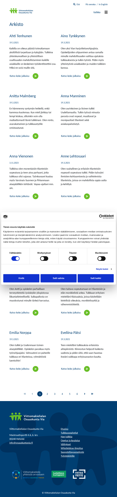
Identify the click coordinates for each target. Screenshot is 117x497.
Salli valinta (58, 278)
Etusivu (64, 429)
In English (103, 4)
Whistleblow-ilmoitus (72, 448)
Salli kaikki (95, 278)
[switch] (44, 258)
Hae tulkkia (66, 437)
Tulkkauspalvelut (69, 433)
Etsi (78, 4)
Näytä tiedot (102, 269)
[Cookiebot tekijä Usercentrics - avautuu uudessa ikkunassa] (101, 216)
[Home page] (27, 416)
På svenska (91, 4)
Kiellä (21, 278)
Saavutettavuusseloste (72, 452)
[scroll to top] (108, 488)
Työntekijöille (68, 456)
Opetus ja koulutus (70, 440)
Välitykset (66, 444)
